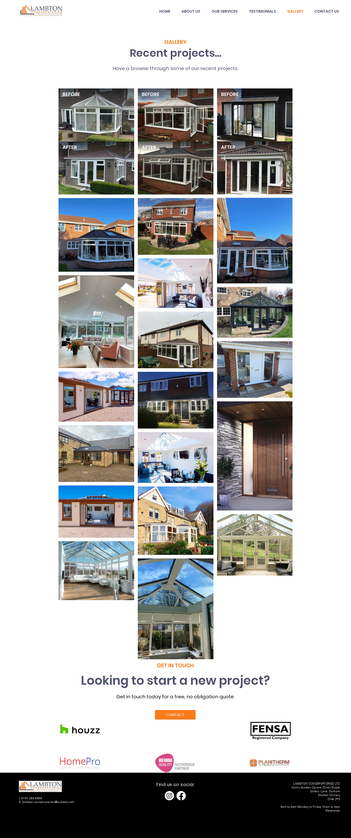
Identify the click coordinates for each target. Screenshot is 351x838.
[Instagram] (169, 795)
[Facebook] (181, 795)
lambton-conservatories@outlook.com (48, 802)
